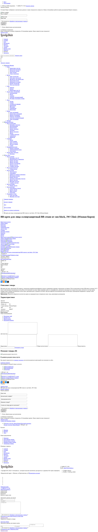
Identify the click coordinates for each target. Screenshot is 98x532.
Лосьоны (12, 130)
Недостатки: (4, 346)
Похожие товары (5, 246)
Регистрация (7, 3)
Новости (6, 50)
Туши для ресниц (14, 73)
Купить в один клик (17, 516)
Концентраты (13, 127)
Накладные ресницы (15, 69)
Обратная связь (5, 486)
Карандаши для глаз (15, 68)
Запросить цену (14, 529)
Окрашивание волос (12, 147)
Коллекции (6, 43)
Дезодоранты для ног (15, 188)
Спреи (11, 145)
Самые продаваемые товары (8, 421)
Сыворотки (13, 136)
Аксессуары (4, 244)
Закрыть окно (4, 32)
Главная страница (5, 362)
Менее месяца (7, 319)
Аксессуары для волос (12, 152)
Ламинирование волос (16, 149)
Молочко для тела (14, 181)
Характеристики (5, 242)
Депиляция (13, 173)
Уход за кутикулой (14, 84)
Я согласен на (15, 21)
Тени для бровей (14, 119)
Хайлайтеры (13, 108)
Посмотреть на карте (34, 473)
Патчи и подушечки (15, 163)
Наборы (9, 120)
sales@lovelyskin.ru (68, 468)
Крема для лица (14, 160)
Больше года (7, 317)
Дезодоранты (13, 171)
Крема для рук (13, 185)
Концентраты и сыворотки (17, 159)
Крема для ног (13, 189)
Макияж (11, 366)
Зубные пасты (13, 169)
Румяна (12, 102)
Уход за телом (10, 170)
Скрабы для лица (14, 166)
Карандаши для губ (15, 90)
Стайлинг (9, 138)
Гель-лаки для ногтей (15, 78)
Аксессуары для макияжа (13, 91)
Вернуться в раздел (6, 237)
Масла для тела (14, 180)
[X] (8, 282)
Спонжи (12, 95)
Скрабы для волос (14, 134)
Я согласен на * (15, 515)
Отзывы (6, 40)
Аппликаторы (13, 93)
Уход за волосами (11, 123)
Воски (11, 140)
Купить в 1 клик (14, 276)
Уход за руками (11, 184)
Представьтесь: (82, 346)
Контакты (6, 53)
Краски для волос (14, 148)
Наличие (3, 248)
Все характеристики (6, 259)
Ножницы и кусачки (15, 82)
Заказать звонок (30, 6)
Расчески (12, 153)
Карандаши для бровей (16, 113)
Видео (2, 251)
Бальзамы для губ (14, 158)
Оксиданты (13, 151)
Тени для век (13, 72)
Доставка (6, 46)
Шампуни (12, 137)
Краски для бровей (15, 115)
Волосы (11, 368)
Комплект (3, 240)
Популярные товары (9, 439)
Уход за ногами (11, 187)
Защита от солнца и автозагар (17, 174)
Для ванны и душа (11, 194)
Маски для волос (14, 131)
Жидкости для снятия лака (17, 79)
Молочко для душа (15, 196)
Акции (5, 47)
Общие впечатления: (42, 346)
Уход (8, 369)
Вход (5, 2)
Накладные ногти (14, 80)
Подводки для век (14, 71)
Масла (11, 133)
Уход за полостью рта (12, 167)
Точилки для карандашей (16, 97)
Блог (5, 41)
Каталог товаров (5, 63)
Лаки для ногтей (14, 76)
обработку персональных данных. (18, 21)
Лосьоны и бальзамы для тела (17, 178)
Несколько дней (8, 316)
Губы (8, 86)
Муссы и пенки (14, 144)
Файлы (2, 249)
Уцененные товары (9, 443)
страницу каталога (19, 360)
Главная (6, 39)
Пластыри (12, 192)
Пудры (11, 101)
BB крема (12, 107)
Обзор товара (4, 238)
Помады (12, 87)
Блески (11, 89)
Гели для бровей (14, 112)
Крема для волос (14, 129)
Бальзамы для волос (15, 124)
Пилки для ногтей (14, 83)
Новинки (6, 438)
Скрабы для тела (14, 182)
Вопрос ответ (7, 48)
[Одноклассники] (4, 282)
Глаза (8, 66)
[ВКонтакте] (1, 282)
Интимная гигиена (15, 176)
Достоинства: (4, 333)
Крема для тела (14, 177)
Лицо (8, 100)
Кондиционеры (14, 126)
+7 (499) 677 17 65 (5, 488)
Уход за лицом (10, 156)
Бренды (6, 44)
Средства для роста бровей (17, 118)
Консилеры (13, 109)
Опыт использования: (6, 313)
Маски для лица (14, 162)
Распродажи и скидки (9, 440)
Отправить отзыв (19, 347)
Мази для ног (13, 191)
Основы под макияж (15, 104)
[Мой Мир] (6, 282)
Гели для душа (13, 195)
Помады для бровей (15, 116)
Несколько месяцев (9, 320)
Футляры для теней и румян (17, 98)
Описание (3, 241)
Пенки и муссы (14, 165)
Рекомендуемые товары (10, 442)
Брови (8, 111)
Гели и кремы (13, 141)
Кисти (11, 94)
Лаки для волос (14, 142)
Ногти (8, 75)
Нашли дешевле (14, 277)
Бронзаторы (13, 105)
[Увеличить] (19, 252)
